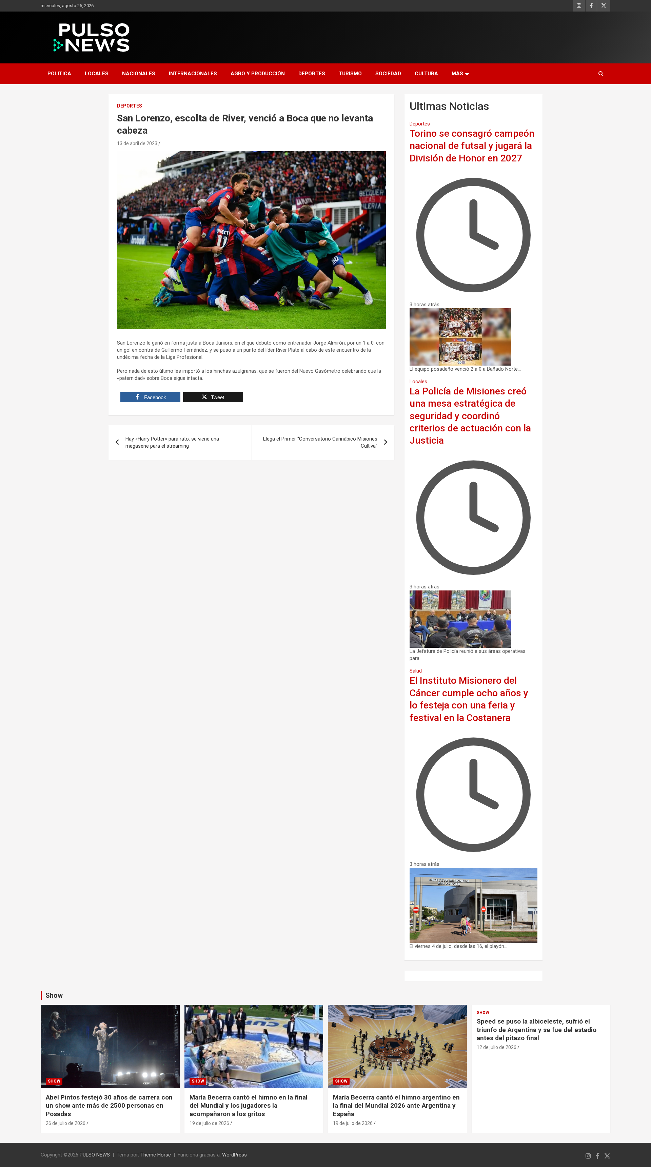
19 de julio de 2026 (209, 1123)
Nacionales (138, 74)
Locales (96, 74)
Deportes (311, 74)
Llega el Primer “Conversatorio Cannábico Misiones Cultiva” (320, 442)
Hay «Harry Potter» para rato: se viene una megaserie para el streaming (172, 442)
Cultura (426, 74)
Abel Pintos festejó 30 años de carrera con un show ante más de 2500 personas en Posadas (109, 1105)
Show (54, 995)
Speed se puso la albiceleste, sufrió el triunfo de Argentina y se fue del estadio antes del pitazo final (536, 1029)
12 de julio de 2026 (496, 1047)
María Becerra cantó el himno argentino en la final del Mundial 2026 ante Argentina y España (396, 1105)
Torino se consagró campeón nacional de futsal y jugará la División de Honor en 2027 (472, 146)
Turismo (350, 74)
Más (457, 74)
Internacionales (193, 74)
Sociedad (388, 74)
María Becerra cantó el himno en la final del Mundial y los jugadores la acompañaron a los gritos (249, 1105)
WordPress (234, 1155)
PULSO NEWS (95, 1155)
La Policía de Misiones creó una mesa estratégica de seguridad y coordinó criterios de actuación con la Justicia (470, 416)
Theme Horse (155, 1155)
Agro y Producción (258, 74)
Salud (416, 671)
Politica (59, 74)
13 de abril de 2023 (137, 143)
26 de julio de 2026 (65, 1123)
